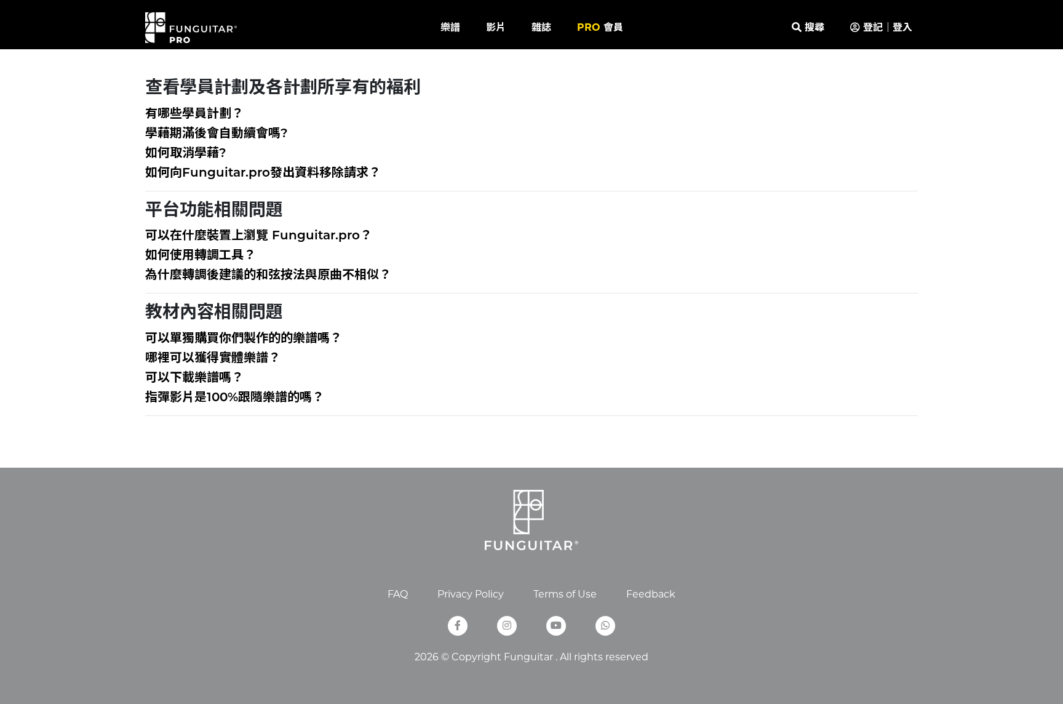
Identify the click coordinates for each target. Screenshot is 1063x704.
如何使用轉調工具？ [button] (200, 256)
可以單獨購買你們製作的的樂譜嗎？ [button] (243, 339)
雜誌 (541, 27)
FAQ (398, 594)
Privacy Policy (470, 594)
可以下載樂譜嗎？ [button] (194, 378)
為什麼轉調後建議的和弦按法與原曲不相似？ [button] (268, 276)
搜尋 (813, 27)
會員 (600, 27)
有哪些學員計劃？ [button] (194, 114)
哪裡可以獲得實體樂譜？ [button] (213, 359)
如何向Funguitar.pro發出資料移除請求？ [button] (263, 173)
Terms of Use (565, 594)
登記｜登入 (886, 27)
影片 (496, 27)
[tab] (531, 114)
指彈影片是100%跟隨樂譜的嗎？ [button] (234, 398)
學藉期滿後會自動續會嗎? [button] (216, 134)
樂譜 (450, 27)
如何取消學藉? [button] (185, 154)
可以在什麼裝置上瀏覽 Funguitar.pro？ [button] (258, 236)
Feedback (650, 594)
